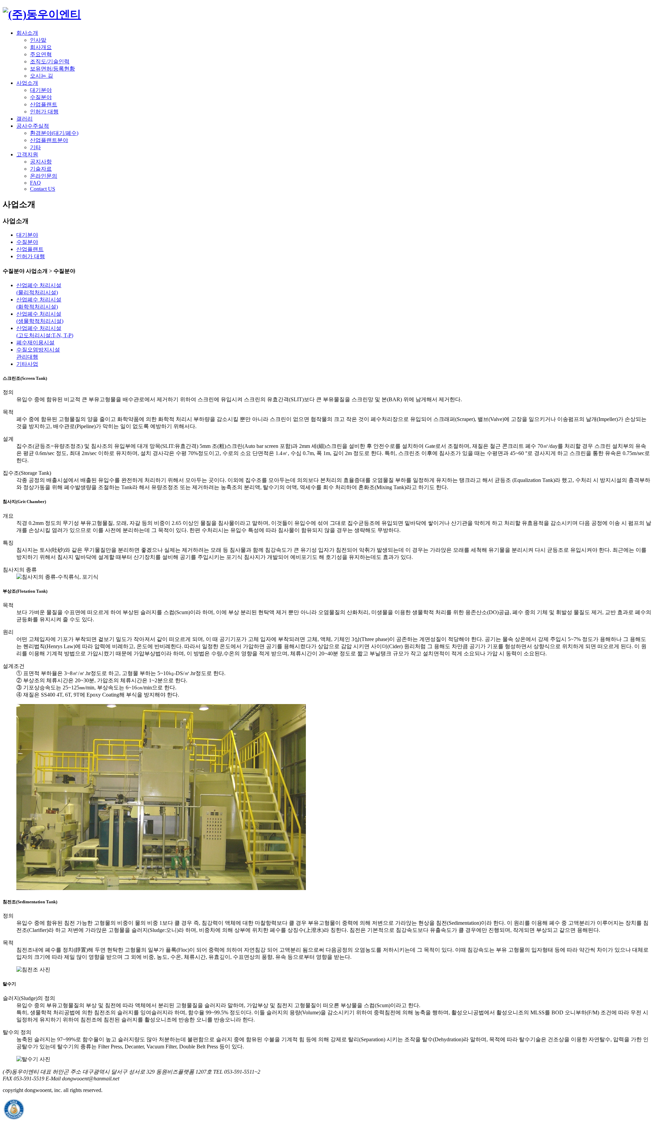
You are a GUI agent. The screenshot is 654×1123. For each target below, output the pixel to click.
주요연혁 (41, 54)
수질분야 (41, 97)
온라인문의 (43, 176)
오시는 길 (41, 76)
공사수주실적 (32, 126)
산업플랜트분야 (49, 140)
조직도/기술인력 (49, 61)
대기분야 (41, 90)
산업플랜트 (43, 104)
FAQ (35, 183)
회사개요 (41, 47)
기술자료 (41, 169)
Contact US (42, 189)
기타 (35, 147)
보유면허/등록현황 (52, 69)
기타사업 (27, 364)
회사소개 (27, 33)
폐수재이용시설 (35, 342)
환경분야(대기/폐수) (54, 133)
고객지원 (27, 154)
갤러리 (24, 119)
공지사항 (41, 162)
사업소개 (27, 83)
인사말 (38, 40)
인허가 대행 (44, 111)
